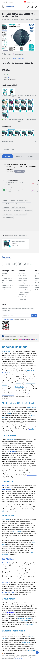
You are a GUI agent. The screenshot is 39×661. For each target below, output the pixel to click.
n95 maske (12, 200)
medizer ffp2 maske (20, 214)
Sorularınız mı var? (9, 149)
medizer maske (18, 210)
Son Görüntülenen (7, 235)
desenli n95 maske (8, 204)
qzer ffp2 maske (7, 214)
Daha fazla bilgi (19, 54)
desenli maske (20, 204)
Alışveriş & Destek (8, 271)
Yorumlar (30, 156)
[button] (5, 24)
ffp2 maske (6, 207)
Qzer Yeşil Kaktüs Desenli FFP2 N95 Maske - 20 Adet (20, 241)
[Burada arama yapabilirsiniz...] (32, 6)
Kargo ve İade (8, 141)
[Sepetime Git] (36, 6)
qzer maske (28, 210)
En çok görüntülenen (20, 235)
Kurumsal (22, 271)
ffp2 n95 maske (20, 207)
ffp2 (13, 207)
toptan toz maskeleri (8, 592)
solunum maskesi (8, 217)
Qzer (9, 77)
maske (28, 204)
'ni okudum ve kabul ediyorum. (17, 319)
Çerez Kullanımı (18, 658)
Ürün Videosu (7, 54)
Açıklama (7, 156)
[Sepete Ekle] (13, 246)
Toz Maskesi (8, 559)
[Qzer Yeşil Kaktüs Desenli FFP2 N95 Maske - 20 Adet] (7, 243)
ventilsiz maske (7, 210)
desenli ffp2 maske (22, 200)
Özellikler (19, 156)
